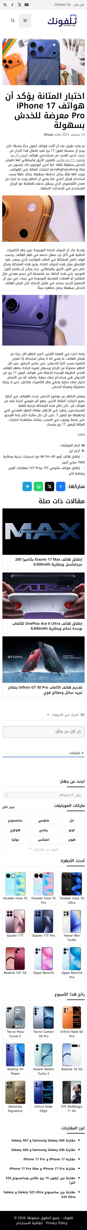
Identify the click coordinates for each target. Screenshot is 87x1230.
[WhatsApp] (38, 486)
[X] (19, 5)
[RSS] (5, 5)
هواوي (15, 830)
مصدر (81, 434)
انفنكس (44, 840)
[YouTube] (27, 5)
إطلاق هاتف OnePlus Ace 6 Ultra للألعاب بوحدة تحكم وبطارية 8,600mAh (47, 626)
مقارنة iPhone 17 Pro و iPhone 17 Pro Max (42, 1168)
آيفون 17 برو (19, 155)
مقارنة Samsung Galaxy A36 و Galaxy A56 (43, 1150)
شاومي (43, 820)
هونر (71, 840)
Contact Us (62, 4)
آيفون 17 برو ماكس (69, 160)
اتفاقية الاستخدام (29, 1223)
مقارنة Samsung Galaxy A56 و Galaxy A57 (43, 1140)
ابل (71, 820)
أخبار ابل (74, 451)
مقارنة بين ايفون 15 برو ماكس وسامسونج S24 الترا (40, 1180)
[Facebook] (12, 5)
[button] (13, 20)
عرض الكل (8, 807)
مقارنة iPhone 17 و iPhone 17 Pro (49, 1159)
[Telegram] (27, 486)
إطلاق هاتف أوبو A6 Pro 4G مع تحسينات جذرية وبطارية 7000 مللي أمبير (44, 459)
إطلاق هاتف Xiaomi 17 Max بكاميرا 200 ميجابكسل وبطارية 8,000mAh (48, 562)
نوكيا (15, 840)
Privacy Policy (56, 1223)
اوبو (72, 830)
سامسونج (15, 820)
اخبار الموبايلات (70, 445)
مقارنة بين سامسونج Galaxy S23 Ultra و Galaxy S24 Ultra (39, 1194)
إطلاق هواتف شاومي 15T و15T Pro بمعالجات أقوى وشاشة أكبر (46, 471)
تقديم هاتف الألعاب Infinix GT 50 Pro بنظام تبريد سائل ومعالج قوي (45, 690)
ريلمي (43, 830)
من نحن (79, 4)
